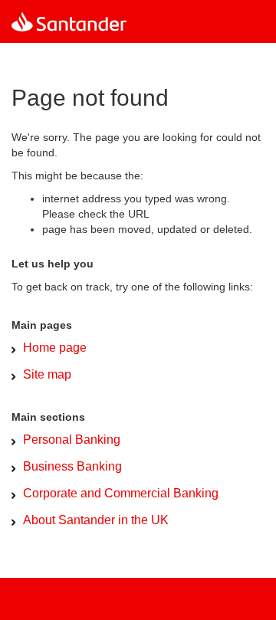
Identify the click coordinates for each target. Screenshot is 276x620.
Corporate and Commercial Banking (121, 493)
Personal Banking (71, 439)
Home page (55, 347)
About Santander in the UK (96, 520)
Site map (47, 374)
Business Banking (72, 466)
